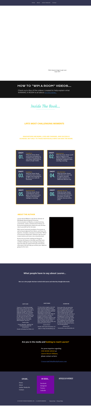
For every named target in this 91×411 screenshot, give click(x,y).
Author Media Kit (46, 2)
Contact (54, 2)
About (38, 2)
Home (33, 2)
